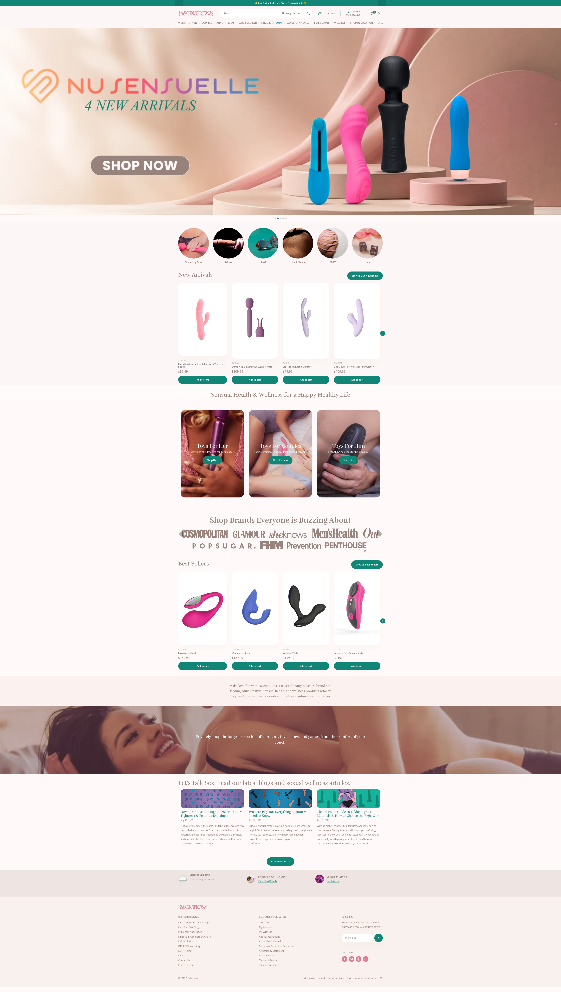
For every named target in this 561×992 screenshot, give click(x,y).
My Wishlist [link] (265, 936)
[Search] (308, 13)
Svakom (182, 360)
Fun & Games (322, 22)
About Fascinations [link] (269, 941)
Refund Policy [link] (185, 946)
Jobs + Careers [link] (186, 969)
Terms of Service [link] (268, 965)
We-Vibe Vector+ (292, 657)
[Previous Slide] (179, 3)
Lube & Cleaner (248, 22)
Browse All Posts (280, 866)
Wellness (340, 22)
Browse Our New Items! (365, 275)
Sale (380, 22)
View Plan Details (267, 885)
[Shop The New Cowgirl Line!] (280, 121)
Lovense (182, 654)
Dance (290, 22)
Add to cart (203, 379)
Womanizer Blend (241, 657)
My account (353, 14)
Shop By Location (361, 22)
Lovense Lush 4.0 (187, 657)
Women (182, 22)
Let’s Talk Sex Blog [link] (188, 932)
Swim (279, 22)
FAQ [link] (180, 960)
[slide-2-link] (280, 536)
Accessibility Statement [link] (271, 955)
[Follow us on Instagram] (358, 964)
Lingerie (266, 22)
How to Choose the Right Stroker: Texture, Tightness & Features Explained (212, 818)
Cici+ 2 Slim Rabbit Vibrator (297, 366)
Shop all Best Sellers (367, 569)
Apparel (304, 22)
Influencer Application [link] (190, 936)
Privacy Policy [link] (266, 960)
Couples (207, 22)
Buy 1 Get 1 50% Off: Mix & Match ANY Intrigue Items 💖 (285, 3)
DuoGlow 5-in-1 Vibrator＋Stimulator (354, 366)
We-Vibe (286, 654)
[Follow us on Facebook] (344, 964)
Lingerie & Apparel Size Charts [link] (195, 941)
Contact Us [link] (184, 965)
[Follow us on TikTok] (365, 964)
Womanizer (237, 654)
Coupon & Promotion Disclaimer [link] (276, 950)
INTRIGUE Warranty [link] (189, 950)
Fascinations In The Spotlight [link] (194, 927)
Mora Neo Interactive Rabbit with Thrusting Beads (201, 365)
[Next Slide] (382, 3)
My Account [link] (265, 932)
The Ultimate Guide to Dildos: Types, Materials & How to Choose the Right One (348, 818)
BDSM (230, 22)
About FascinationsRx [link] (271, 946)
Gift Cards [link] (264, 927)
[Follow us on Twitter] (351, 964)
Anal (220, 22)
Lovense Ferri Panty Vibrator (349, 657)
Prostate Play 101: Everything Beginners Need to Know (278, 818)
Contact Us (333, 885)
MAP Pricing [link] (185, 955)
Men (194, 22)
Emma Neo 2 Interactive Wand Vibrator (252, 366)
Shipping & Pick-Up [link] (269, 969)
